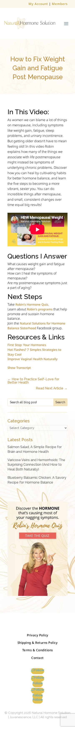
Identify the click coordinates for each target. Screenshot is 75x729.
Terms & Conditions (37, 650)
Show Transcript (19, 368)
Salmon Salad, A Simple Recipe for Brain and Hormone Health (35, 449)
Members (60, 4)
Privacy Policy (37, 635)
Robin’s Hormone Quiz (31, 304)
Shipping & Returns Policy (38, 642)
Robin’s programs (39, 309)
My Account (38, 4)
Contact (37, 658)
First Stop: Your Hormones (27, 345)
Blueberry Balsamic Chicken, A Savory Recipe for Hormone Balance (37, 480)
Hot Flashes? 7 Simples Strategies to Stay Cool (34, 351)
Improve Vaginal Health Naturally (33, 359)
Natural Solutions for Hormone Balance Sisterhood (36, 325)
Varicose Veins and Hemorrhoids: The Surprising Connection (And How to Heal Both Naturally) (36, 464)
